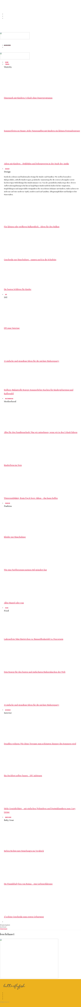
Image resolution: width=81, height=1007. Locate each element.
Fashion (7, 503)
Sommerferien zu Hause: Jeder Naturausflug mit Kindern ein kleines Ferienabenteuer (42, 131)
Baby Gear (8, 817)
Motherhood (9, 398)
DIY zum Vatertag (11, 328)
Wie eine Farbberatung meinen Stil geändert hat (25, 570)
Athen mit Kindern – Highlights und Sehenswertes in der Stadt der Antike (36, 163)
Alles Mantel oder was (14, 603)
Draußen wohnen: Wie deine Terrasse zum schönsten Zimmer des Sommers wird (40, 743)
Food (6, 607)
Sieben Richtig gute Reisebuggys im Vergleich (24, 851)
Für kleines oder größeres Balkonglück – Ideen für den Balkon (31, 226)
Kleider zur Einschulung (14, 537)
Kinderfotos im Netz (13, 465)
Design (7, 168)
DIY (6, 294)
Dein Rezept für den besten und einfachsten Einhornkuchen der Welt (34, 672)
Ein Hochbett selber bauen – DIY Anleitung (23, 775)
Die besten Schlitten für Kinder (17, 289)
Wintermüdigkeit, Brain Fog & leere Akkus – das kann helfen (31, 498)
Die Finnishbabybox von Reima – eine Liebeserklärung (28, 884)
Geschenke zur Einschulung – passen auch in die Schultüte (30, 259)
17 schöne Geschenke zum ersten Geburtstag (24, 917)
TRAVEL (7, 64)
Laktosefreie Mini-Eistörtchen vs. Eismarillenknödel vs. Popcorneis (33, 639)
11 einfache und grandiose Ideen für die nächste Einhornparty (31, 361)
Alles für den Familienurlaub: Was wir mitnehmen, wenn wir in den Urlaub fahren (40, 432)
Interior (7, 710)
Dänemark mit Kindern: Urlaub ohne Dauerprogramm (28, 98)
